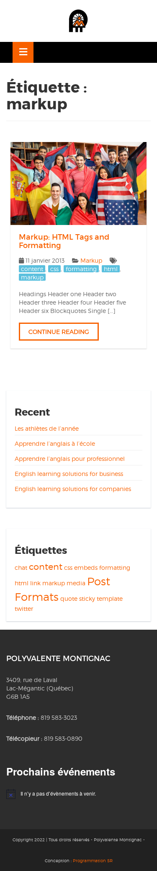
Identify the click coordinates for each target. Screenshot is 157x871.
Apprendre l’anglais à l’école (55, 443)
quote (68, 598)
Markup (91, 260)
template (110, 598)
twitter (24, 608)
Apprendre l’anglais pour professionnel (70, 458)
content (32, 268)
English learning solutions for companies (73, 488)
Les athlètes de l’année (47, 428)
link (35, 583)
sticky (87, 598)
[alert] (78, 794)
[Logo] (78, 21)
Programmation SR (93, 860)
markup (32, 277)
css (54, 268)
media (76, 583)
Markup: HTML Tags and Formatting (64, 241)
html (111, 268)
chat (21, 567)
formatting (81, 268)
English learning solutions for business (69, 473)
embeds (86, 567)
